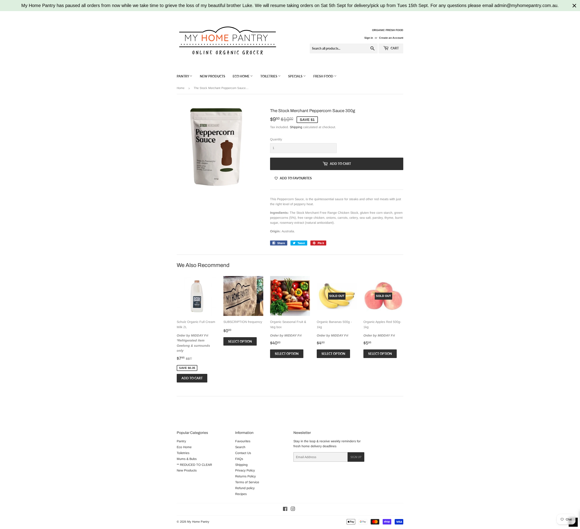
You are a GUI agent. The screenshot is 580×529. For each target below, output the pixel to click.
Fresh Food (323, 76)
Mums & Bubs (187, 459)
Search (240, 447)
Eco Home (241, 76)
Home (180, 88)
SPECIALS (295, 76)
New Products (212, 76)
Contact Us (243, 453)
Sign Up (355, 457)
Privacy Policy (245, 470)
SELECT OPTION (240, 341)
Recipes (241, 494)
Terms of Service (247, 482)
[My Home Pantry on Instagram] (293, 509)
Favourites (242, 441)
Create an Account (391, 37)
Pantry (183, 76)
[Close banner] (574, 5)
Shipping (296, 127)
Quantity (276, 139)
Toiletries (269, 76)
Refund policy (245, 488)
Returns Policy (245, 476)
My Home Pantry (198, 521)
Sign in (368, 37)
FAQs (239, 459)
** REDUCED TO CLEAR (194, 464)
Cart (394, 48)
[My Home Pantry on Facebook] (285, 509)
